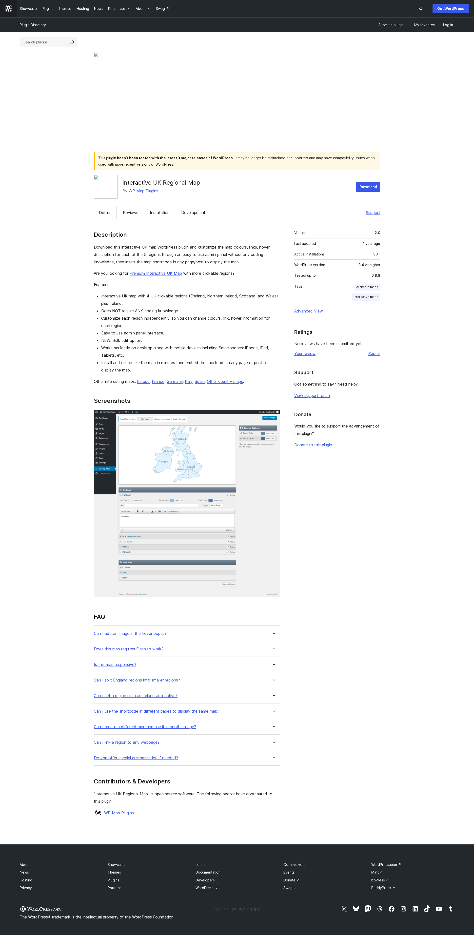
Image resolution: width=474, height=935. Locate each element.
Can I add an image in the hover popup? (130, 633)
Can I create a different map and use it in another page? (145, 726)
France (158, 381)
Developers (205, 880)
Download (368, 187)
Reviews (130, 212)
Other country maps (225, 381)
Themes (114, 872)
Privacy (26, 888)
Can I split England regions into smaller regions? (137, 680)
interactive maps (366, 297)
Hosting (26, 880)
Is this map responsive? (115, 664)
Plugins (113, 880)
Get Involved (294, 864)
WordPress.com (386, 864)
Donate (291, 880)
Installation (160, 212)
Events (289, 872)
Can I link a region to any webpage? (126, 742)
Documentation (208, 872)
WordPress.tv (209, 888)
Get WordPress (450, 8)
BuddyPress (383, 888)
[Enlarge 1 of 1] (273, 416)
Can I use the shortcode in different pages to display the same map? (156, 711)
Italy (189, 381)
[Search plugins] (72, 42)
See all (374, 353)
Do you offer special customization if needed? (136, 758)
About (25, 864)
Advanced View (308, 311)
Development (193, 212)
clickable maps (367, 287)
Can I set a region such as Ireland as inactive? (136, 695)
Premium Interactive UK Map (156, 273)
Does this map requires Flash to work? (128, 649)
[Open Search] (421, 8)
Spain (200, 381)
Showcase (116, 864)
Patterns (114, 888)
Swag (290, 888)
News (24, 872)
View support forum (312, 395)
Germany (175, 381)
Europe (143, 381)
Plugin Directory (33, 25)
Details (105, 212)
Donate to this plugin (313, 444)
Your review (305, 353)
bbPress (380, 880)
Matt (377, 872)
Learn (200, 864)
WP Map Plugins (143, 190)
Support (373, 212)
